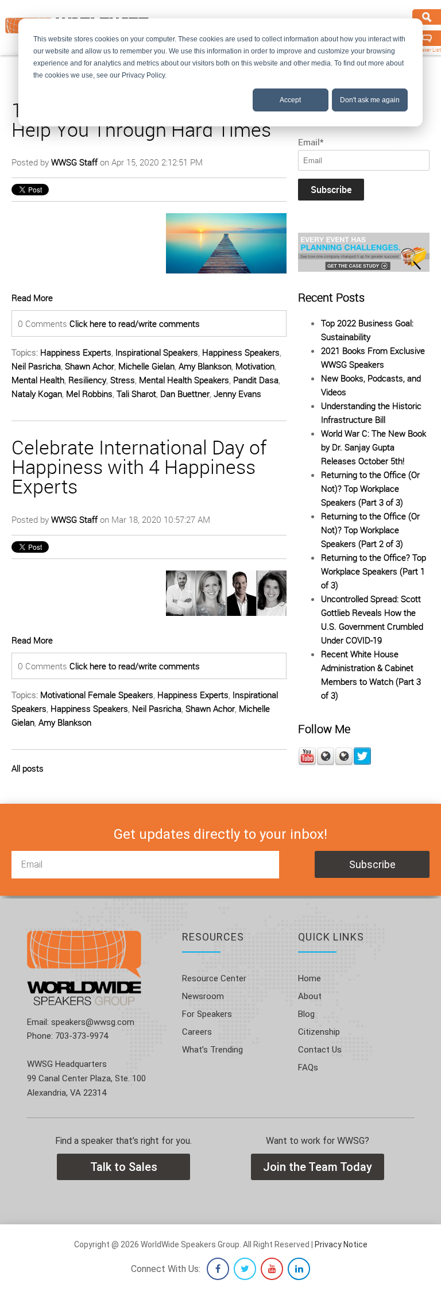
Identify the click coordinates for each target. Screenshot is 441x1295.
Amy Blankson (205, 366)
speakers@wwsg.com (91, 1022)
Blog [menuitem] (306, 1014)
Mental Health (37, 380)
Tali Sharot (136, 393)
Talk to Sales (123, 1167)
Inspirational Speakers (156, 352)
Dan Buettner (185, 393)
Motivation (254, 366)
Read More (32, 297)
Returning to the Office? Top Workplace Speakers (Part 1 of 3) (373, 571)
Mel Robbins (89, 393)
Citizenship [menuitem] (319, 1032)
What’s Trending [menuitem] (212, 1050)
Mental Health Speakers (184, 380)
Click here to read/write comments (134, 323)
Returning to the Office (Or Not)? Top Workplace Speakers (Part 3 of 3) (370, 488)
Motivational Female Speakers (96, 694)
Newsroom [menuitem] (203, 996)
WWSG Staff (74, 162)
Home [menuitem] (309, 978)
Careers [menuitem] (197, 1032)
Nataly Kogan (36, 393)
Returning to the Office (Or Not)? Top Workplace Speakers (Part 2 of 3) (370, 529)
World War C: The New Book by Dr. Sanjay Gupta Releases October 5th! (373, 447)
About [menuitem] (310, 996)
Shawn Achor (89, 366)
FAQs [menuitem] (308, 1067)
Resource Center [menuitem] (214, 978)
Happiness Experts (75, 352)
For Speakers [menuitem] (207, 1014)
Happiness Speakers (241, 352)
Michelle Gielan (146, 366)
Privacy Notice (341, 1244)
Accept (290, 100)
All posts (27, 768)
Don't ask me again (370, 100)
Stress (122, 380)
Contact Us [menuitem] (320, 1050)
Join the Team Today (317, 1167)
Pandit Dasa (255, 380)
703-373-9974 (80, 1036)
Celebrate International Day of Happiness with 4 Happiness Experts (138, 466)
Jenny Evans (237, 393)
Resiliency (87, 380)
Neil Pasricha (36, 366)
